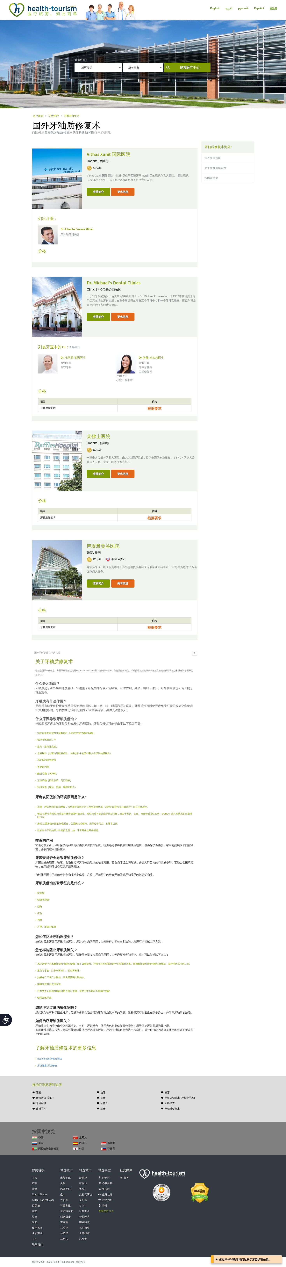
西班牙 (104, 161)
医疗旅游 (38, 115)
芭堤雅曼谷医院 (103, 546)
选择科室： (81, 59)
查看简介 (98, 191)
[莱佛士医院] (57, 460)
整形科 (106, 1189)
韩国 (81, 1148)
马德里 (64, 1228)
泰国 (98, 552)
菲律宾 (111, 1148)
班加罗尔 (65, 1178)
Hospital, (93, 161)
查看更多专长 (106, 1211)
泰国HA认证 (118, 559)
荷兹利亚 (65, 1206)
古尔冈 (64, 1200)
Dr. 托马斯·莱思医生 (73, 358)
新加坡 (104, 443)
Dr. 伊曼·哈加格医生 (151, 358)
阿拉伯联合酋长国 (108, 289)
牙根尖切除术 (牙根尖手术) (180, 1097)
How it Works (39, 1194)
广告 (34, 1183)
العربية (228, 8)
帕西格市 (84, 1222)
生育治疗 (107, 1194)
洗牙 (102, 1108)
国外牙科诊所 (212, 158)
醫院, (91, 552)
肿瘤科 (106, 1178)
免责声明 (37, 1233)
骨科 (104, 1206)
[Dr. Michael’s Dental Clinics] (57, 307)
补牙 (167, 1092)
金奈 (63, 1194)
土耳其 (83, 1137)
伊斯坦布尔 (67, 1211)
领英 (126, 1178)
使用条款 (37, 1228)
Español (259, 8)
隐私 (34, 1222)
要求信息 (122, 191)
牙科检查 (170, 1103)
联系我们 (37, 1244)
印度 (40, 1137)
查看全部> (74, 347)
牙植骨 (104, 1103)
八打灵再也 (85, 1194)
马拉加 (64, 1233)
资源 (34, 1217)
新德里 (83, 1178)
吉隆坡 (64, 1222)
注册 (274, 8)
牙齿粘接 (41, 1103)
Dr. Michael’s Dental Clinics (113, 283)
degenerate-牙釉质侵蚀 (49, 1058)
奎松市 (83, 1200)
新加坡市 (84, 1211)
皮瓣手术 (41, 1108)
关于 (34, 1239)
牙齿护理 (54, 115)
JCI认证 (97, 167)
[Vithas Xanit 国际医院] (57, 178)
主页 (34, 1178)
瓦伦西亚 (84, 1228)
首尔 (81, 1206)
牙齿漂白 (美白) (45, 1097)
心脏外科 (107, 1183)
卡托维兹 (84, 1233)
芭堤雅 (83, 1183)
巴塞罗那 (65, 1189)
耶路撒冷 (65, 1217)
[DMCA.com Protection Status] (200, 1193)
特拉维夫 (84, 1217)
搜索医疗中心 (190, 67)
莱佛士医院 (98, 437)
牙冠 (38, 1092)
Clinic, (91, 289)
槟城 (81, 1189)
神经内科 (107, 1200)
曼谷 (63, 1183)
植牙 (102, 1092)
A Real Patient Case (43, 1200)
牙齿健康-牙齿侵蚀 (47, 1065)
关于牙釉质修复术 (215, 168)
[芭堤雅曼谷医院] (57, 570)
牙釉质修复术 (71, 115)
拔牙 (102, 1097)
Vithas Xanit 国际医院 (108, 154)
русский (243, 8)
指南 (34, 1189)
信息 (34, 1211)
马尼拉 (64, 1239)
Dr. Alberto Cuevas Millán (77, 229)
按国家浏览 (211, 177)
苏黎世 (83, 1239)
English (214, 8)
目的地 (36, 1206)
